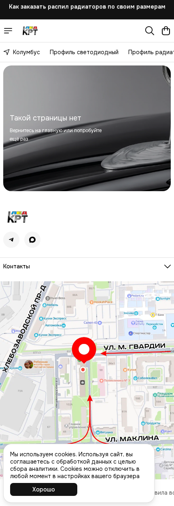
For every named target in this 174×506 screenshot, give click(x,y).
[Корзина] (166, 31)
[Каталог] (8, 31)
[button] (11, 240)
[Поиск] (150, 31)
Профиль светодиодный (84, 52)
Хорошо (43, 489)
